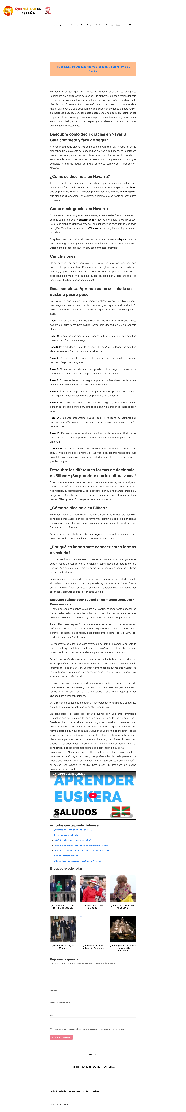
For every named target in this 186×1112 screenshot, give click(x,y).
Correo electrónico (60, 1003)
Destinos (100, 25)
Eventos (109, 25)
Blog (82, 25)
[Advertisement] (93, 44)
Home (52, 25)
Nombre (54, 990)
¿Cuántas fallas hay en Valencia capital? (72, 840)
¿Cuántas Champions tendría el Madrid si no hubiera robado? (82, 850)
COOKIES (75, 1067)
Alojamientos (63, 25)
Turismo (74, 25)
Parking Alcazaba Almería (66, 856)
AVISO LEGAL (93, 1055)
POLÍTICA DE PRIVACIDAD (91, 1067)
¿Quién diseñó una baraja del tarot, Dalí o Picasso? (77, 861)
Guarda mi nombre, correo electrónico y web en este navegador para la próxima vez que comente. (88, 1029)
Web (51, 1015)
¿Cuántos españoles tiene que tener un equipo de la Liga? (81, 845)
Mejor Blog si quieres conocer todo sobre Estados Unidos (75, 1091)
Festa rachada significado (66, 835)
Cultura (90, 25)
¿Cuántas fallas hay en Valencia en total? (73, 830)
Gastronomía (121, 25)
